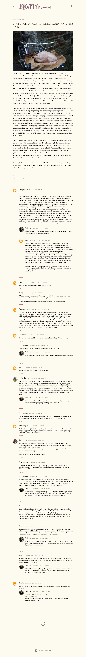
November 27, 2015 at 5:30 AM (41, 228)
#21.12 (21, 367)
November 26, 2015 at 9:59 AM (38, 189)
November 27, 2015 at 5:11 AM (37, 413)
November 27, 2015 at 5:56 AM (41, 398)
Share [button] (14, 176)
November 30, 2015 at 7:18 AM (41, 488)
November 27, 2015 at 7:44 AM (36, 426)
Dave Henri (23, 282)
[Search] (72, 6)
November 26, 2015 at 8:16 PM (33, 367)
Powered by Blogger (44, 650)
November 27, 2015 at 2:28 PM (38, 462)
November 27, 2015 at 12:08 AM (36, 378)
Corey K (22, 440)
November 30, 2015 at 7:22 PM (33, 555)
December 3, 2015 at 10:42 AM (34, 583)
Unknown (22, 335)
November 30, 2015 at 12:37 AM (38, 526)
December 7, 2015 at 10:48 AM (41, 565)
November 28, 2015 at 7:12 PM (38, 476)
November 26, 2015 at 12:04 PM (33, 293)
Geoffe (21, 583)
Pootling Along (24, 309)
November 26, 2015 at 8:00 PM (38, 345)
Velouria (28, 228)
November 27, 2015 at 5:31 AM (41, 352)
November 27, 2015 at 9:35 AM (35, 440)
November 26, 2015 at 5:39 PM (36, 335)
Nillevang (22, 426)
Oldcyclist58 (23, 190)
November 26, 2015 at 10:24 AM (37, 282)
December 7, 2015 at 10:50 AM (41, 538)
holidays (19, 179)
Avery (21, 293)
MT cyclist (22, 378)
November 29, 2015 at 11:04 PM (38, 506)
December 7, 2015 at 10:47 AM (41, 591)
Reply (21, 278)
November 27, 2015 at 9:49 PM (41, 240)
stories (25, 179)
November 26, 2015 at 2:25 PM (40, 309)
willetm (28, 240)
